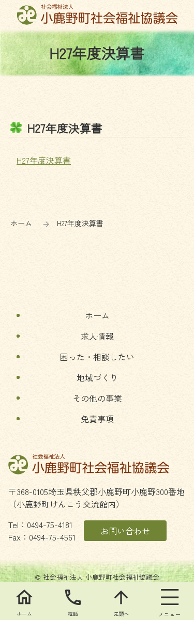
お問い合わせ (125, 530)
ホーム (21, 223)
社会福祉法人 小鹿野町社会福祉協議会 (97, 14)
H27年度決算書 (44, 160)
